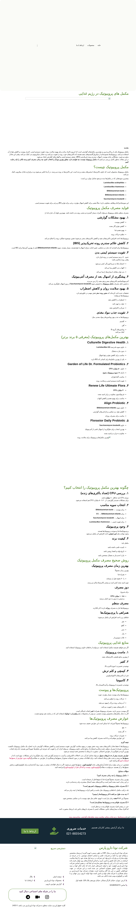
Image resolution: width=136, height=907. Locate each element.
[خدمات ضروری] (54, 831)
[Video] (37, 897)
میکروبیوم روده (74, 817)
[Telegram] (28, 897)
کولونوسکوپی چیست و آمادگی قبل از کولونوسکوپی (82, 767)
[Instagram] (47, 897)
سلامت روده (99, 817)
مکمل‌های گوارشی (87, 817)
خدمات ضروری (76, 828)
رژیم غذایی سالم (111, 817)
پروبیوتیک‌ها (122, 817)
